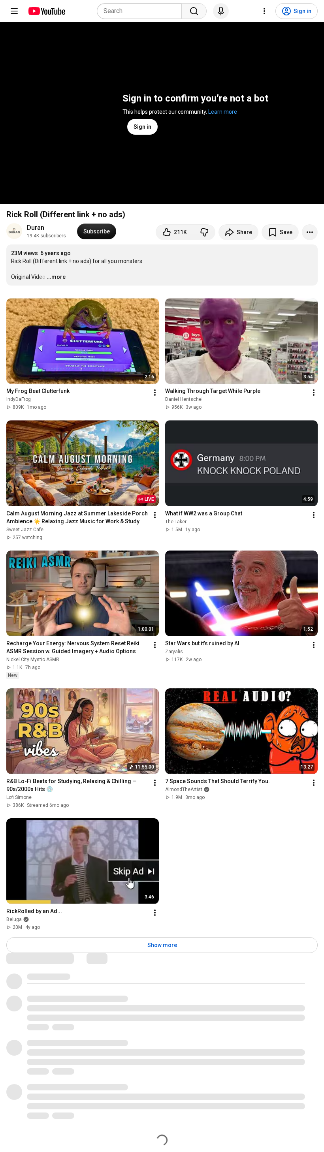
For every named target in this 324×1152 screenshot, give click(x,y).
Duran (35, 227)
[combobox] (142, 11)
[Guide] (14, 11)
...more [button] (56, 277)
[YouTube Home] (46, 11)
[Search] (194, 11)
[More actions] (310, 232)
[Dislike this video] (204, 232)
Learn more (222, 112)
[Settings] (264, 11)
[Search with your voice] (221, 11)
